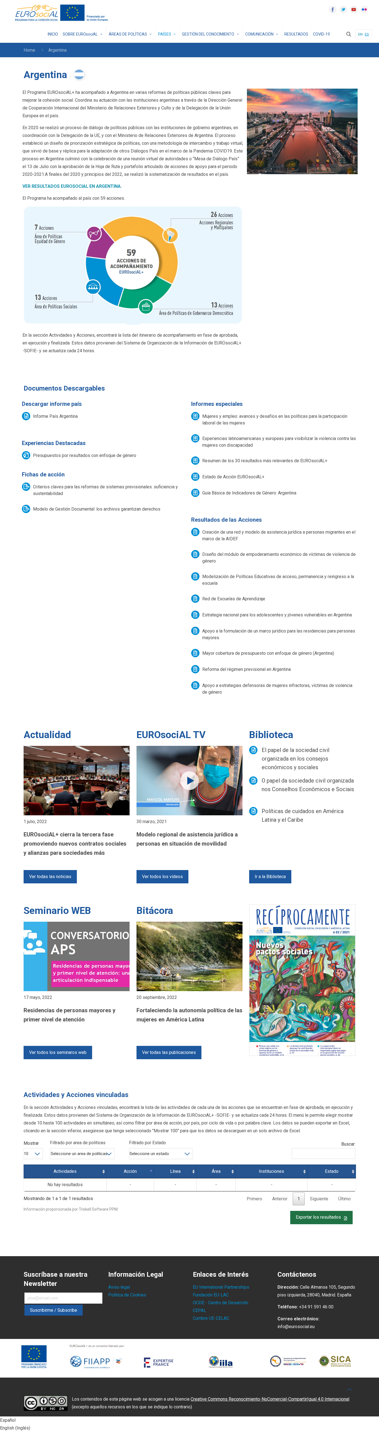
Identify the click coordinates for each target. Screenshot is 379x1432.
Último (344, 1198)
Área (216, 1171)
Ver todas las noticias (50, 876)
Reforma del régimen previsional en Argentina (246, 669)
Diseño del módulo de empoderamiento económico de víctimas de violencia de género (279, 558)
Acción (130, 1171)
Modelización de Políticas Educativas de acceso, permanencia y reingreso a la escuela (278, 580)
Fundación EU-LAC (211, 1295)
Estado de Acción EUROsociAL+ (233, 476)
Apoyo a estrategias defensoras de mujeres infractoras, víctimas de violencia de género (277, 689)
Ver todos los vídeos (162, 876)
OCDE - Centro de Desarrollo (220, 1302)
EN (360, 34)
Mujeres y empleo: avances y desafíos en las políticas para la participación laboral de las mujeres (274, 420)
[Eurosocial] (62, 13)
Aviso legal (119, 1287)
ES (367, 34)
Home (29, 50)
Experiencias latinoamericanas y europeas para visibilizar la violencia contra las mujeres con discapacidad (279, 442)
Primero (254, 1198)
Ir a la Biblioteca (270, 876)
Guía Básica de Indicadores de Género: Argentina (249, 493)
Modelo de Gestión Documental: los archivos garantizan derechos (96, 509)
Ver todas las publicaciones (169, 1052)
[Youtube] (354, 9)
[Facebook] (333, 9)
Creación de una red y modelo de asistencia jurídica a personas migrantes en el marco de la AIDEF (278, 535)
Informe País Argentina (55, 416)
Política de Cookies (127, 1295)
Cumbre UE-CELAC (211, 1318)
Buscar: (348, 1144)
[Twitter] (343, 9)
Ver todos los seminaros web (58, 1052)
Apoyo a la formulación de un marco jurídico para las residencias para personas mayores (278, 634)
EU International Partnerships (221, 1287)
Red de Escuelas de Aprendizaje (233, 598)
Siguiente (319, 1198)
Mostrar (31, 1143)
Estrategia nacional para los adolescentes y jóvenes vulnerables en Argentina (277, 615)
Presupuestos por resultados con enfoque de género (84, 455)
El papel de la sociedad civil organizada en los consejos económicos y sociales (295, 759)
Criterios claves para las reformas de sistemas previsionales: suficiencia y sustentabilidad (105, 490)
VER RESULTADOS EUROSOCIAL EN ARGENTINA (71, 186)
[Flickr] (364, 9)
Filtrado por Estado (147, 1142)
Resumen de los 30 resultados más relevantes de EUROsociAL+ (264, 460)
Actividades (65, 1171)
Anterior (279, 1198)
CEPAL (199, 1310)
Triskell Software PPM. (98, 1209)
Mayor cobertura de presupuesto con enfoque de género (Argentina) (268, 653)
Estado (331, 1171)
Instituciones (271, 1171)
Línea (175, 1171)
